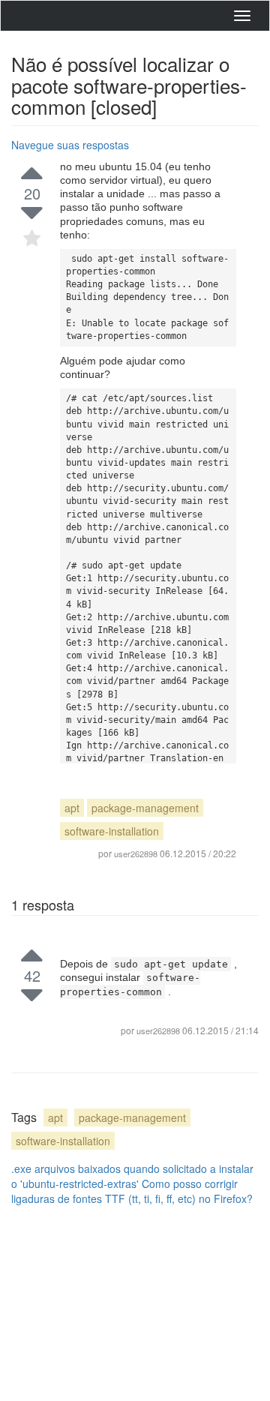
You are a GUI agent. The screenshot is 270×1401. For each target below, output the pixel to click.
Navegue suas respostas (70, 144)
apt (72, 807)
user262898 (159, 1030)
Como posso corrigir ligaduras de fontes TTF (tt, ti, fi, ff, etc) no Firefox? (132, 1191)
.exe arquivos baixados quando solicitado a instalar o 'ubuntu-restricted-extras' (132, 1176)
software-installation (111, 831)
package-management (145, 807)
